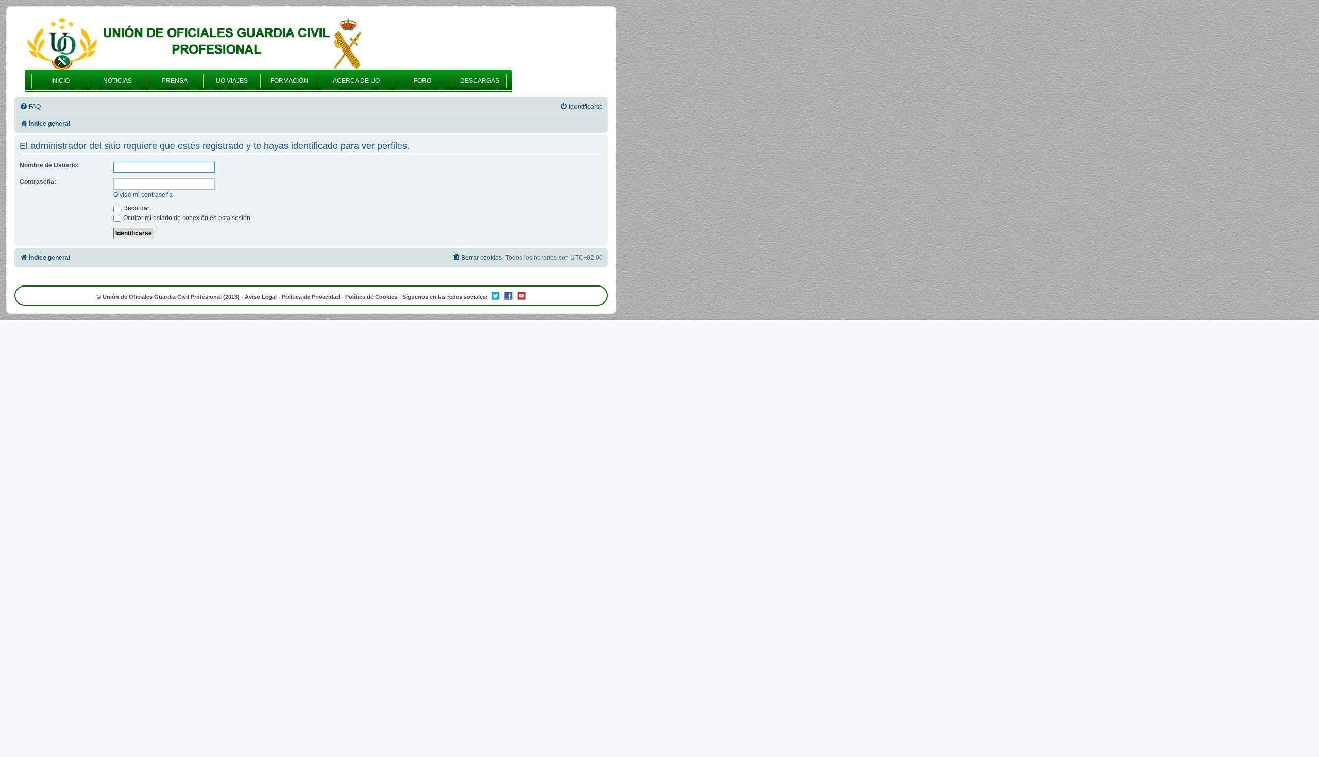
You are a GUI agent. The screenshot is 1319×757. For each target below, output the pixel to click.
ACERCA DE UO (356, 81)
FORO (422, 81)
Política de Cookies (371, 297)
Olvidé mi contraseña (143, 194)
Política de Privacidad (311, 297)
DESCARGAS (479, 81)
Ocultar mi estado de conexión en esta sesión (186, 218)
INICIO (60, 81)
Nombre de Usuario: (49, 165)
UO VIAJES (232, 81)
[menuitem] (30, 107)
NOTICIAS (117, 81)
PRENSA (175, 81)
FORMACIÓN (289, 81)
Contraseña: (38, 182)
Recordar (135, 208)
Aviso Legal (261, 297)
